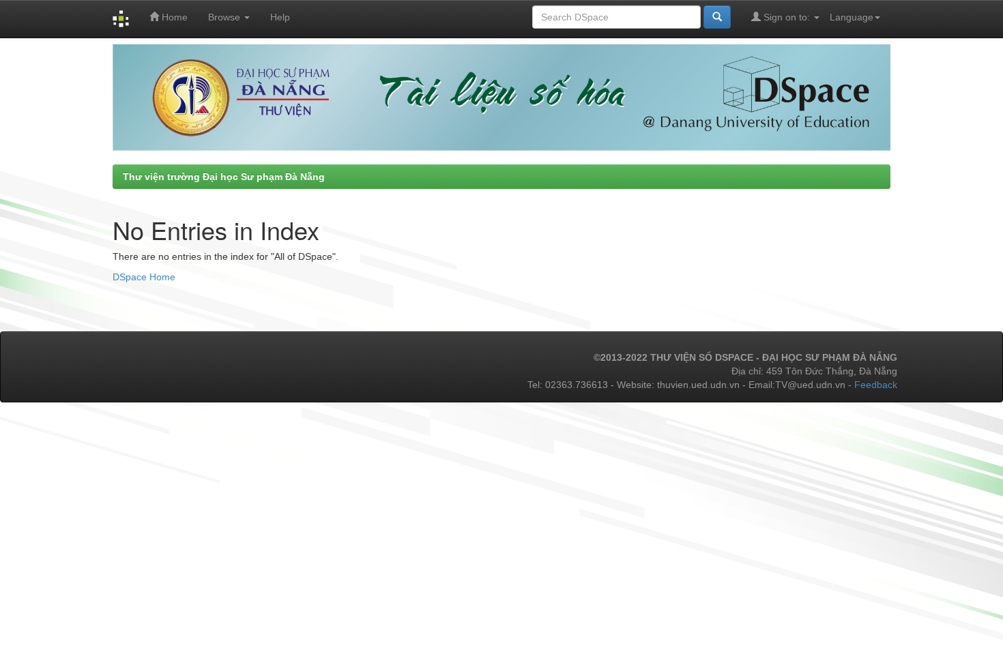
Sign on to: (787, 17)
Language (851, 17)
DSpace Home (144, 276)
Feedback (875, 384)
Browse (225, 17)
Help (280, 17)
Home (173, 17)
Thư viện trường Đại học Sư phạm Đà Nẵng (224, 176)
